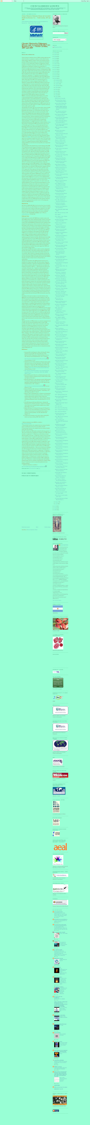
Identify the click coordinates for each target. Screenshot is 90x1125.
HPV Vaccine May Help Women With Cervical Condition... (61, 335)
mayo (56, 93)
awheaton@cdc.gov (25, 214)
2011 (55, 506)
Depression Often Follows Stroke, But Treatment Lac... (61, 145)
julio (56, 89)
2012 (55, 78)
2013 (55, 76)
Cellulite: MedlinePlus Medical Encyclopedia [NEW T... (61, 121)
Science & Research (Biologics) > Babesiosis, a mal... (61, 332)
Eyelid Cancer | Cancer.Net (60, 98)
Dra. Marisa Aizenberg (58, 986)
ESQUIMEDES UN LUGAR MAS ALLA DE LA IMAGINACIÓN (60, 1051)
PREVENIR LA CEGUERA (59, 1015)
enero (56, 503)
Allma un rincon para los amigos (60, 1087)
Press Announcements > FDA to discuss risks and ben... (61, 249)
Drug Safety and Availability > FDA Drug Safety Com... (61, 483)
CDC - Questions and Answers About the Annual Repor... (60, 112)
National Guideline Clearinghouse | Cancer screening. (61, 463)
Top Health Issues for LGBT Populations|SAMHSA (60, 425)
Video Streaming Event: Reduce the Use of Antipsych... (61, 438)
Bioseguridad (57, 941)
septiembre (57, 85)
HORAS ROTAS (57, 967)
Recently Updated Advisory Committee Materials (60, 190)
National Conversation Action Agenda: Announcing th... (60, 197)
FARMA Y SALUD (58, 1066)
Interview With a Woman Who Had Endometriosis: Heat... (60, 104)
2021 (55, 62)
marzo (56, 96)
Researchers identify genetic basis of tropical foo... (61, 174)
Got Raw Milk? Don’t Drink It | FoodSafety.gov (61, 473)
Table (49, 122)
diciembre (57, 80)
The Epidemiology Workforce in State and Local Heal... (61, 236)
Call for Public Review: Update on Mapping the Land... (61, 187)
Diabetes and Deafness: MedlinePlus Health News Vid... (61, 329)
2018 (55, 67)
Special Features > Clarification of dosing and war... (61, 392)
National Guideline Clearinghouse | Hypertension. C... (61, 450)
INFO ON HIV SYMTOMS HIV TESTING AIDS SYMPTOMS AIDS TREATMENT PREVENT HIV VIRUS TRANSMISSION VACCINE (60, 1074)
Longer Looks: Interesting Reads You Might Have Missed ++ (60, 921)
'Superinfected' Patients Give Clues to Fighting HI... (60, 142)
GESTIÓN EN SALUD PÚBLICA (60, 919)
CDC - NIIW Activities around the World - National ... (61, 417)
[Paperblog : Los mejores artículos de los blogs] (56, 672)
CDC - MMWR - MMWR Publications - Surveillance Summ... (60, 319)
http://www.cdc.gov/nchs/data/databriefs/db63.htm (39, 367)
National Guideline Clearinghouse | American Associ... (61, 441)
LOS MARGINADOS (58, 911)
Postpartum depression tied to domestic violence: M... (60, 152)
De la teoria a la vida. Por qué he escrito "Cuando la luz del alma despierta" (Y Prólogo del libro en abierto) (63, 981)
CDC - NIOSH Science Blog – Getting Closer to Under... (60, 184)
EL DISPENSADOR (58, 949)
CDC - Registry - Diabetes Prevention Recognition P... (60, 479)
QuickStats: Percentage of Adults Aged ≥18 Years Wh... (61, 220)
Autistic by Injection (58, 1041)
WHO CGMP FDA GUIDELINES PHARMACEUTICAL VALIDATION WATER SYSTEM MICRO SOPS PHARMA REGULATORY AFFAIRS (60, 1004)
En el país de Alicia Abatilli (59, 932)
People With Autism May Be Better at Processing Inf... (60, 489)
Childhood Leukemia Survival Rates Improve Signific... (61, 168)
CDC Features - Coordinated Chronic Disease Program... (60, 273)
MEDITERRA (57, 1085)
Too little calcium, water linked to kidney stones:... (61, 149)
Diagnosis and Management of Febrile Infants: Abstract (61, 302)
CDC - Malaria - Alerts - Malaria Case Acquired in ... (61, 217)
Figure (29, 136)
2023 (55, 58)
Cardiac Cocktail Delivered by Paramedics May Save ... (61, 354)
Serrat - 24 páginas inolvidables (63, 1034)
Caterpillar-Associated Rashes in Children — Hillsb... (61, 233)
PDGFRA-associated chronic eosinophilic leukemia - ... (60, 388)
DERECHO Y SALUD (58, 958)
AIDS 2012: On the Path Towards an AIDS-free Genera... (61, 314)
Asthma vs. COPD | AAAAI (60, 140)
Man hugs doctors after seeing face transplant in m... (61, 338)
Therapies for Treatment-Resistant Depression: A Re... (61, 134)
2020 (55, 63)
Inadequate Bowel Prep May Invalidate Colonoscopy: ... (60, 158)
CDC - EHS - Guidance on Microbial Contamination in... (61, 200)
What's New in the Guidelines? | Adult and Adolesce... (61, 428)
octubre (56, 83)
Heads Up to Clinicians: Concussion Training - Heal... (61, 383)
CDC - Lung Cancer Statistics (60, 411)
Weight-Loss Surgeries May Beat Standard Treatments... (61, 470)
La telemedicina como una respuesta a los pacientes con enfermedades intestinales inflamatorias (63, 990)
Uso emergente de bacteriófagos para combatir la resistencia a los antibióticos (63, 944)
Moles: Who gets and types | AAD (61, 212)
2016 (55, 71)
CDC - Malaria (58, 214)
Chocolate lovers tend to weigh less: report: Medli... (61, 492)
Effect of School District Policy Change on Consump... (61, 371)
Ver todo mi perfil (57, 600)
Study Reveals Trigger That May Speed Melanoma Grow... (61, 246)
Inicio (37, 527)
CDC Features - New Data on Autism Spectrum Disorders (60, 279)
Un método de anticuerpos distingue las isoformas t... (60, 203)
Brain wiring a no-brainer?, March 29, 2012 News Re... (61, 242)
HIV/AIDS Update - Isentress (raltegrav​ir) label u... (60, 311)
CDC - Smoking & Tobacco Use (61, 394)
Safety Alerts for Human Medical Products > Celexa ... (61, 486)
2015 (55, 73)
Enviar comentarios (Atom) (32, 529)
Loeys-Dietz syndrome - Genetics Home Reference (61, 380)
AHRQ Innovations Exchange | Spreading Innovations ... (61, 269)
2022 (55, 60)
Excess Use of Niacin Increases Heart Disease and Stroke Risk (63, 1009)
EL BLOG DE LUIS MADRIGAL (58, 997)
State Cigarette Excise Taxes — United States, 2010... (61, 239)
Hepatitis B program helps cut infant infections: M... (60, 342)
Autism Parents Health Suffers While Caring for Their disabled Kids (63, 1044)
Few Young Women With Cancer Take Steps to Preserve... (61, 466)
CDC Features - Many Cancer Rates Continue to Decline (60, 286)
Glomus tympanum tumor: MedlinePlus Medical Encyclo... (60, 253)
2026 (55, 52)
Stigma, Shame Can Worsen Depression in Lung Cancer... (61, 165)
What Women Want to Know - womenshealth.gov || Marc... (61, 100)
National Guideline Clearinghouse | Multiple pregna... (61, 460)
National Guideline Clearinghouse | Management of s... (61, 454)
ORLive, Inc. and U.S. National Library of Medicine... (61, 181)
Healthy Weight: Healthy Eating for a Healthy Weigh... (61, 397)
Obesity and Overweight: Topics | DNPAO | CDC (61, 403)
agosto (56, 87)
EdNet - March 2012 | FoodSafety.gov (59, 308)
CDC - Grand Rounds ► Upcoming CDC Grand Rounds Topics (61, 421)
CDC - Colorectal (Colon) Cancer (61, 409)
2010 (55, 508)
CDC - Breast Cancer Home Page (61, 407)
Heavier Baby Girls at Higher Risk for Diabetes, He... (61, 155)
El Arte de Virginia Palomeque (60, 1024)
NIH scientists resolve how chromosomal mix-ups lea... (60, 431)
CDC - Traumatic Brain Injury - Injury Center (61, 374)
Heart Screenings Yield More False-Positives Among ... (60, 358)
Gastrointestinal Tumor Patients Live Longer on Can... (61, 194)
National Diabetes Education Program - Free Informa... (60, 476)
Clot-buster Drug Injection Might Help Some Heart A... (61, 499)
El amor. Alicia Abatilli (63, 933)
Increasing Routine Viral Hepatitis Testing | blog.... (61, 263)
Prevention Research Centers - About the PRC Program (60, 377)
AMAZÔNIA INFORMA (59, 1060)
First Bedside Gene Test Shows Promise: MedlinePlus (61, 162)
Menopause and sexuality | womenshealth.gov (60, 131)
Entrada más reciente (26, 527)
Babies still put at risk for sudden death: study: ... (61, 495)
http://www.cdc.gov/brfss (26, 423)
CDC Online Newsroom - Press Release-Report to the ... (61, 414)
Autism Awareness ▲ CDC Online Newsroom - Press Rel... (61, 295)
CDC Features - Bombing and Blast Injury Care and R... (60, 292)
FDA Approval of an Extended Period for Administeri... (60, 229)
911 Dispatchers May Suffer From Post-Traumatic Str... (61, 178)
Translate (62, 41)
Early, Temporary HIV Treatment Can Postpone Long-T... (61, 115)
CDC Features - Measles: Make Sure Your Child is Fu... (61, 282)
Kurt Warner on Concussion (60, 386)
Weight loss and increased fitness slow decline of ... (61, 434)
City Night (61, 1025)
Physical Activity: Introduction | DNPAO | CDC (61, 400)
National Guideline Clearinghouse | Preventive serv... (61, 444)
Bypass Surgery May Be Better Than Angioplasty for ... (61, 364)
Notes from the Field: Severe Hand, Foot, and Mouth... (60, 226)
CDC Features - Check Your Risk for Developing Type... (61, 289)
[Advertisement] (32, 516)
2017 (55, 69)
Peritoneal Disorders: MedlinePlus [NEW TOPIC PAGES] (61, 118)
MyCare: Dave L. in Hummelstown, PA (59, 298)
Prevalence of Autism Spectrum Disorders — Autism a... (61, 305)
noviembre (57, 82)
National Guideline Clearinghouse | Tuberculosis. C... (61, 457)
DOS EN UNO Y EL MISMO (59, 998)
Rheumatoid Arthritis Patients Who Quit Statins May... (60, 257)
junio (56, 91)
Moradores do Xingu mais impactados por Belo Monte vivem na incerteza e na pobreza (60, 1062)
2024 (55, 56)
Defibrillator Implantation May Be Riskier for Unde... (61, 348)
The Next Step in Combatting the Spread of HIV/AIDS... (61, 124)
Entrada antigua (48, 527)
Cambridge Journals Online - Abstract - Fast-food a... (60, 322)
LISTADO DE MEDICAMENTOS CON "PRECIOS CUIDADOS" (60, 1068)
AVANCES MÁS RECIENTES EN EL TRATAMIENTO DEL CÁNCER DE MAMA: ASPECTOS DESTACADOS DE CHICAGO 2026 (60, 927)
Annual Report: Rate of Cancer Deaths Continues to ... (61, 171)
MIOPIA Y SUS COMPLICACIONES (63, 1017)
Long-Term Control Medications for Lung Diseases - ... (61, 207)
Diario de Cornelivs (58, 977)
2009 (55, 509)
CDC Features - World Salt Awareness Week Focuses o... (61, 276)
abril (56, 94)
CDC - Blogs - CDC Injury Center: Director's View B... (61, 367)
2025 (55, 54)
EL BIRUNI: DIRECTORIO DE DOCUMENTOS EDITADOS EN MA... (61, 108)
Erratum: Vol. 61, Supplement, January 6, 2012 (60, 223)
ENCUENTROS (57, 1032)
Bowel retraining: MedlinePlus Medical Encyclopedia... (61, 137)
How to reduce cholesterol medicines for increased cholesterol (63, 1079)
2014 (55, 74)
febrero (56, 502)
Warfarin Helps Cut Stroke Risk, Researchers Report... (61, 345)
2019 (55, 65)
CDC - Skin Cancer (58, 406)
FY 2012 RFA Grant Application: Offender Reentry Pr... (61, 260)
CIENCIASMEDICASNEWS (45, 6)
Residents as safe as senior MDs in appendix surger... (61, 351)
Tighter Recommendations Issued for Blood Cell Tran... (61, 361)
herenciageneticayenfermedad (60, 924)
